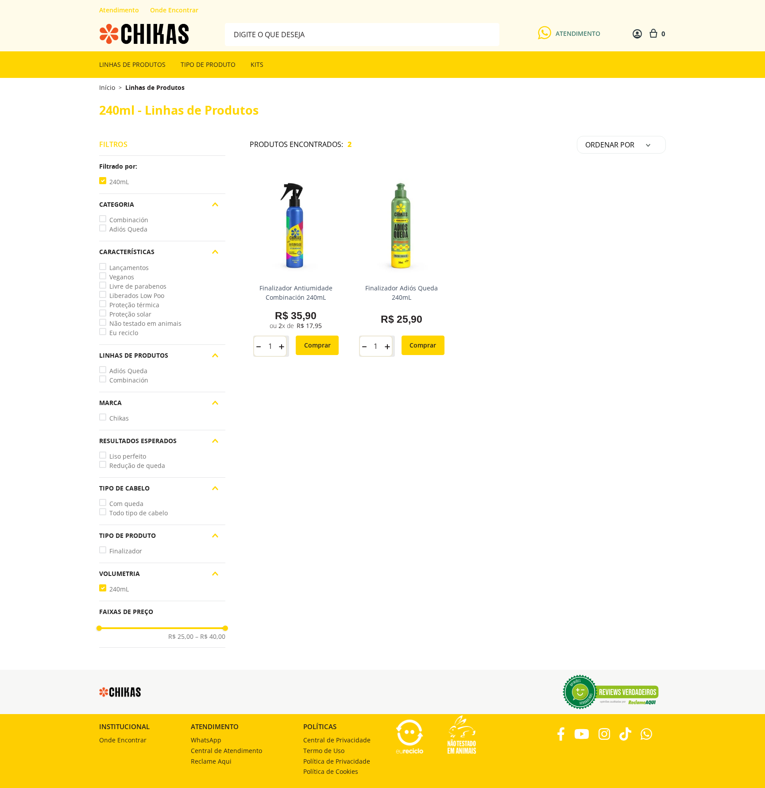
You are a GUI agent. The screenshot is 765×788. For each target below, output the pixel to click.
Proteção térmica (134, 305)
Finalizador (125, 551)
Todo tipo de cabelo (138, 513)
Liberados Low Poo (136, 295)
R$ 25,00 (180, 636)
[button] (162, 166)
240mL (119, 182)
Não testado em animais (145, 323)
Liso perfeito (127, 456)
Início (107, 87)
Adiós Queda (128, 229)
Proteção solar (130, 314)
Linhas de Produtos (155, 87)
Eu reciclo (123, 332)
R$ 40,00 (210, 636)
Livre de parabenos (137, 286)
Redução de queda (137, 465)
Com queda (126, 503)
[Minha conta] (637, 33)
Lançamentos (129, 267)
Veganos (121, 277)
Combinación (128, 220)
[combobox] (362, 34)
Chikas (119, 418)
